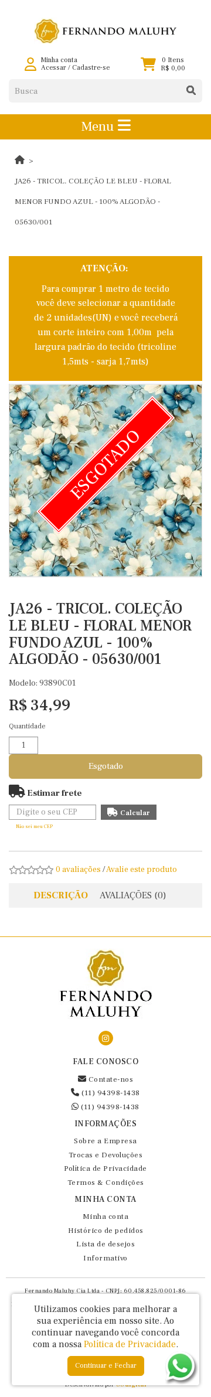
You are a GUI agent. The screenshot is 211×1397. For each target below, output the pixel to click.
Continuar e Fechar (106, 1365)
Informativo (105, 1258)
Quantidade (27, 726)
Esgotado (106, 766)
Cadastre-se (91, 67)
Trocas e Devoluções (106, 1155)
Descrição (60, 895)
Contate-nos (109, 1079)
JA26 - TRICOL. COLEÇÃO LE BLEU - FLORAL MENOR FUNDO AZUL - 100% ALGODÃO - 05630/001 (93, 201)
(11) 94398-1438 (110, 1093)
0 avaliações (78, 869)
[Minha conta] (30, 64)
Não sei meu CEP (34, 826)
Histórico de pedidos (106, 1230)
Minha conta (106, 1216)
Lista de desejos (105, 1244)
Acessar (53, 67)
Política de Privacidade (105, 1168)
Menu (99, 126)
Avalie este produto (141, 869)
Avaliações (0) (133, 895)
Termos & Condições (105, 1182)
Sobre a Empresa (105, 1141)
